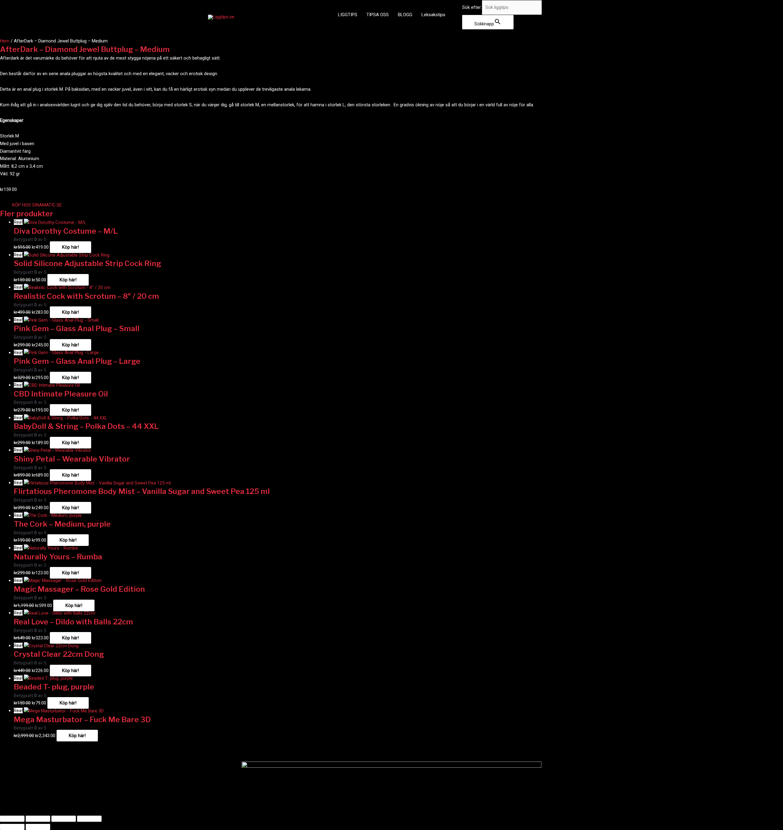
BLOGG (405, 14)
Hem (4, 41)
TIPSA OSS (377, 14)
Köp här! (70, 247)
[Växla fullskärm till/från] (38, 819)
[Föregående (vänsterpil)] (12, 827)
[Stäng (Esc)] (89, 819)
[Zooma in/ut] (12, 819)
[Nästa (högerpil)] (38, 827)
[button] (37, 205)
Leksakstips (433, 14)
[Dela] (63, 819)
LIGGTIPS (347, 14)
